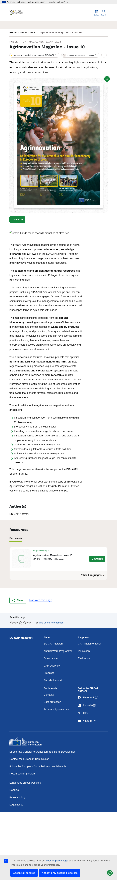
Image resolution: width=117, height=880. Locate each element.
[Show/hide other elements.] (104, 55)
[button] (34, 55)
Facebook (90, 697)
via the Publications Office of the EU (46, 490)
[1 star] (12, 623)
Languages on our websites (25, 782)
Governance (51, 658)
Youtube (89, 720)
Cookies (14, 790)
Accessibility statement (57, 709)
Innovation (84, 651)
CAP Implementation (89, 643)
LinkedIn (89, 705)
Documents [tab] (15, 538)
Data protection (52, 702)
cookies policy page (57, 860)
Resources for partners (22, 773)
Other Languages (91, 575)
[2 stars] (14, 623)
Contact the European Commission (29, 759)
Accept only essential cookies (59, 872)
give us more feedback (51, 622)
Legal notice (16, 804)
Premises (49, 673)
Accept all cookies (24, 872)
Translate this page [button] (40, 600)
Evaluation (84, 658)
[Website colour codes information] (110, 873)
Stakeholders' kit (53, 680)
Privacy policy (17, 797)
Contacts (49, 694)
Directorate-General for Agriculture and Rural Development (42, 751)
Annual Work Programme (58, 651)
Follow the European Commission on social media (37, 766)
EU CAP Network (53, 643)
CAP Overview (52, 665)
